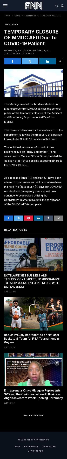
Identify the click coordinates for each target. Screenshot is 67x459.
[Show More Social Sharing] (60, 61)
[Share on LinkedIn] (47, 61)
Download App (35, 450)
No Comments (13, 53)
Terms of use (49, 446)
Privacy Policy (31, 446)
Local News (11, 24)
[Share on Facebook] (12, 61)
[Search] (62, 5)
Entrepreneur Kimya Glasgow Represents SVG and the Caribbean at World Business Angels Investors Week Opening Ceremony (33, 394)
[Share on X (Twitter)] (30, 61)
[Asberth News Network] (33, 5)
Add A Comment (33, 415)
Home (17, 446)
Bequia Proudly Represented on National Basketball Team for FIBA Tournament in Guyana (31, 338)
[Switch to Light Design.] (57, 5)
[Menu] (5, 5)
